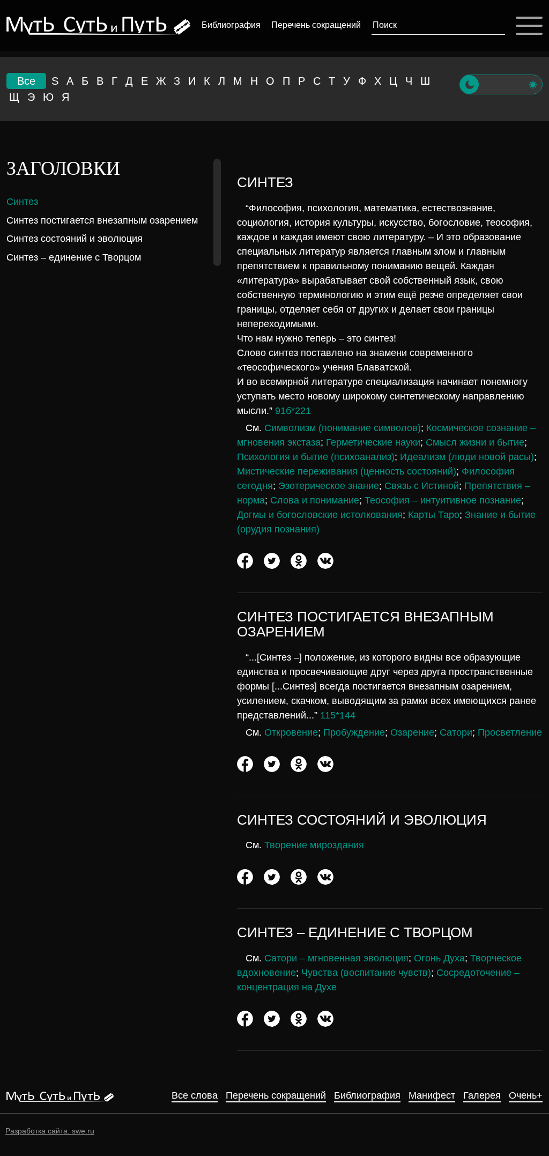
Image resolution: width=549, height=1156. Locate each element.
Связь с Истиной (421, 485)
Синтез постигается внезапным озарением (102, 220)
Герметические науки (373, 442)
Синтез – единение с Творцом (73, 257)
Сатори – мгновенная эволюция (336, 958)
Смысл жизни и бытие (475, 442)
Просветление (510, 732)
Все (26, 81)
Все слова (195, 1096)
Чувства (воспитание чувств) (366, 972)
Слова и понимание (314, 500)
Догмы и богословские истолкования (320, 514)
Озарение (412, 732)
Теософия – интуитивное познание (443, 500)
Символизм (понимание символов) (342, 428)
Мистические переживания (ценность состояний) (346, 471)
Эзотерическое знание (328, 485)
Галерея (482, 1096)
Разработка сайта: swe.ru (49, 1131)
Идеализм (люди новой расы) (467, 456)
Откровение (291, 732)
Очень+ (526, 1096)
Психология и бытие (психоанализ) (316, 456)
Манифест (432, 1096)
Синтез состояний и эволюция (74, 238)
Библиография (231, 24)
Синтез (22, 201)
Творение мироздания (314, 845)
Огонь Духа (439, 958)
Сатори (456, 732)
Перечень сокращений (316, 24)
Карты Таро (433, 514)
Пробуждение (354, 732)
